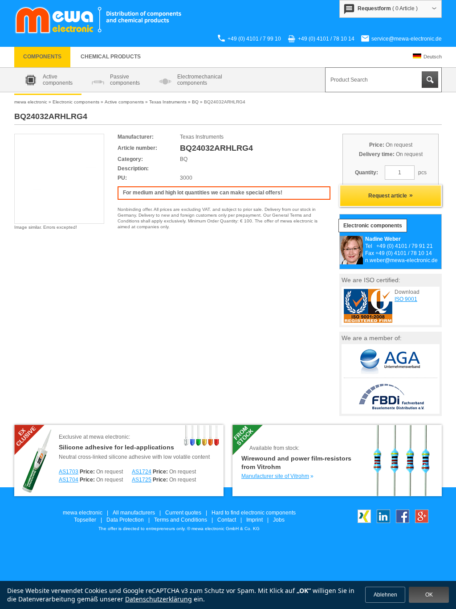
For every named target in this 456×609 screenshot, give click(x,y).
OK (429, 595)
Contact (226, 520)
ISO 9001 (406, 299)
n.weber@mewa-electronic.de (401, 260)
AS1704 (68, 480)
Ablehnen (385, 595)
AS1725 (141, 480)
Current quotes (183, 513)
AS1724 (141, 472)
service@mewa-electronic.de (406, 39)
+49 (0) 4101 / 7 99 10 (254, 39)
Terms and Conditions (180, 520)
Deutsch (432, 56)
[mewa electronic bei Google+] (422, 521)
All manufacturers (134, 513)
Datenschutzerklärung (158, 599)
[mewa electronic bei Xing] (364, 521)
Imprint (254, 520)
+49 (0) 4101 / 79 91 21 (404, 246)
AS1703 (68, 472)
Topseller (85, 520)
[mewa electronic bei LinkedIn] (383, 521)
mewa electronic (82, 513)
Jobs (279, 520)
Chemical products (111, 56)
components (42, 56)
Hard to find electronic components (254, 513)
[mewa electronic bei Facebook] (402, 521)
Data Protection (125, 520)
